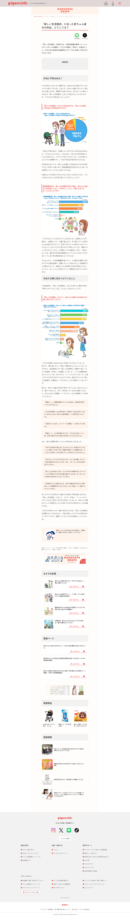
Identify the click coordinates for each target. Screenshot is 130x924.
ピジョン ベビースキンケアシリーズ (94, 884)
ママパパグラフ (38, 16)
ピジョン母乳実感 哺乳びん (61, 880)
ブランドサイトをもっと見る (32, 892)
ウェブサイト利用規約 (47, 909)
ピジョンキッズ (88, 887)
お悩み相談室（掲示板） (91, 871)
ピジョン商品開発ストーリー (30, 857)
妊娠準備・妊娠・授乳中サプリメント (33, 880)
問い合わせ (75, 909)
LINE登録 (113, 4)
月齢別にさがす (106, 4)
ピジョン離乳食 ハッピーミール (31, 884)
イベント (55, 850)
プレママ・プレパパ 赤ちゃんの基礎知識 (95, 850)
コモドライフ (88, 867)
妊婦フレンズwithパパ (90, 853)
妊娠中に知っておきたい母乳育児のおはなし (96, 857)
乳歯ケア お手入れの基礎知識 (61, 884)
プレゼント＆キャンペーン (60, 853)
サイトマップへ (65, 898)
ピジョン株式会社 (84, 909)
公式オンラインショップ (29, 853)
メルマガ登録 (66, 838)
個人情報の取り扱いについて (62, 909)
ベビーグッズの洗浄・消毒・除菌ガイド (95, 880)
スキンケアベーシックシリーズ (31, 887)
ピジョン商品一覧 (27, 850)
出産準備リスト (26, 860)
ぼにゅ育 (86, 860)
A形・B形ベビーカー (59, 887)
